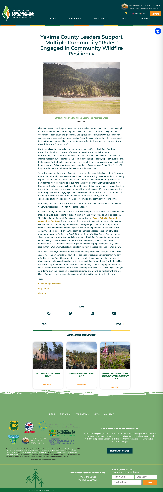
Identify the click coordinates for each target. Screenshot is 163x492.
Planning (42, 293)
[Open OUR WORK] (81, 19)
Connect (109, 414)
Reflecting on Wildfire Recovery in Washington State (115, 376)
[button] (126, 13)
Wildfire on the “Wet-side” (48, 375)
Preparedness (44, 288)
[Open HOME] (55, 19)
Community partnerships (49, 284)
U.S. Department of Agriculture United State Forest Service (22, 451)
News (97, 414)
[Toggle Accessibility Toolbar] (157, 31)
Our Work (65, 414)
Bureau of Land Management (68, 449)
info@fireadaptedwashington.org (87, 473)
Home (52, 414)
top (35, 469)
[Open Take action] (107, 19)
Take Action (82, 414)
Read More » (47, 385)
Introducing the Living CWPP (81, 375)
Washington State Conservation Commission (54, 451)
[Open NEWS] (127, 19)
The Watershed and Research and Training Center (34, 452)
